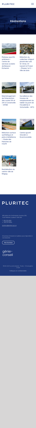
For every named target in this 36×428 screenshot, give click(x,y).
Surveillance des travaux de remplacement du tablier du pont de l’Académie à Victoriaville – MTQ (27, 101)
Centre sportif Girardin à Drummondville (25, 135)
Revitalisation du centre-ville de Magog (8, 171)
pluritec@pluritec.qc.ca (9, 225)
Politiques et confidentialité (18, 271)
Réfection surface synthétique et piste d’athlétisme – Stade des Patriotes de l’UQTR (9, 138)
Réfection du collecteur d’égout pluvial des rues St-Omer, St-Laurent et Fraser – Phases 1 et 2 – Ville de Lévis (27, 64)
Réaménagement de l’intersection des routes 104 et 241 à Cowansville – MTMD (9, 100)
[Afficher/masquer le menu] (32, 4)
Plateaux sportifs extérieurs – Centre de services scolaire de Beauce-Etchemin (8, 62)
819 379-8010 (7, 220)
